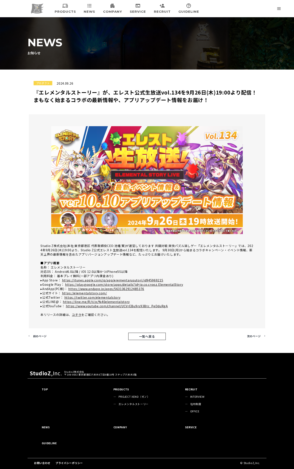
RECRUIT (191, 389)
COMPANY (120, 427)
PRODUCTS (121, 389)
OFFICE (195, 411)
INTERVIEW (197, 396)
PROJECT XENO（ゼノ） (134, 396)
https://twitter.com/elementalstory (92, 297)
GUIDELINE (49, 443)
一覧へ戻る (147, 336)
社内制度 (195, 404)
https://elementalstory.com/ (84, 293)
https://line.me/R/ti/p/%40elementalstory (96, 302)
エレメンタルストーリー (134, 404)
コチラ (76, 314)
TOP (45, 389)
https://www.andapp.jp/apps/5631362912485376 (106, 289)
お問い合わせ (42, 463)
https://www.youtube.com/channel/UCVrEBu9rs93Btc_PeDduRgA (117, 306)
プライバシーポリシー (69, 463)
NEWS (46, 427)
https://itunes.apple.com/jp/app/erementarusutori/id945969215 (112, 280)
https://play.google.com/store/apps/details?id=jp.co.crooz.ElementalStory (124, 284)
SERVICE (191, 427)
